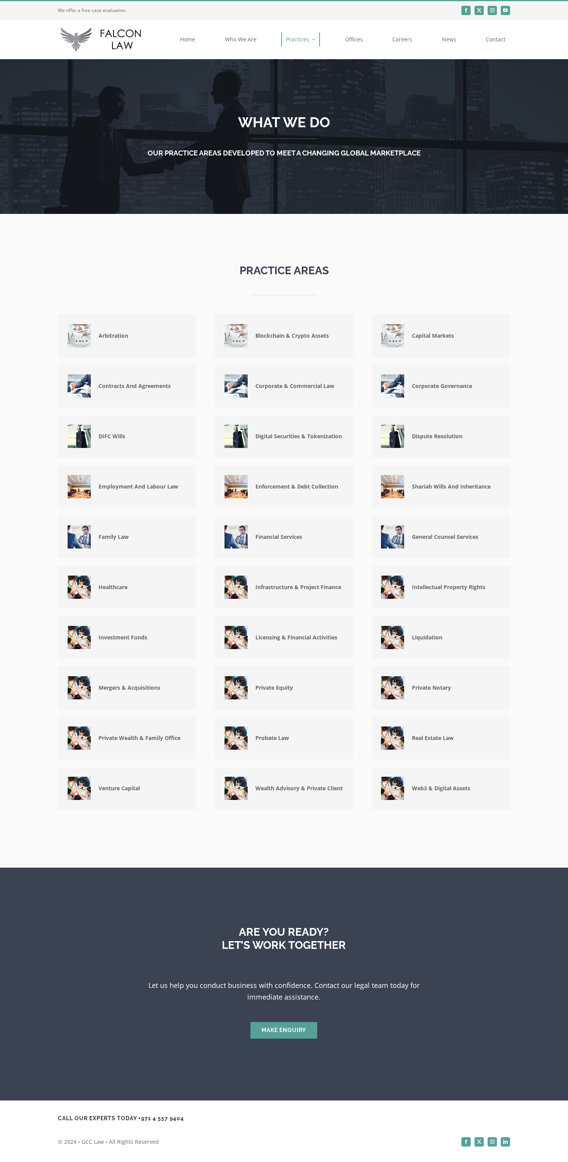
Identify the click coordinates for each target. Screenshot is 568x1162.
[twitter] (479, 10)
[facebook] (466, 10)
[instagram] (492, 10)
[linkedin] (505, 1142)
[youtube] (505, 10)
